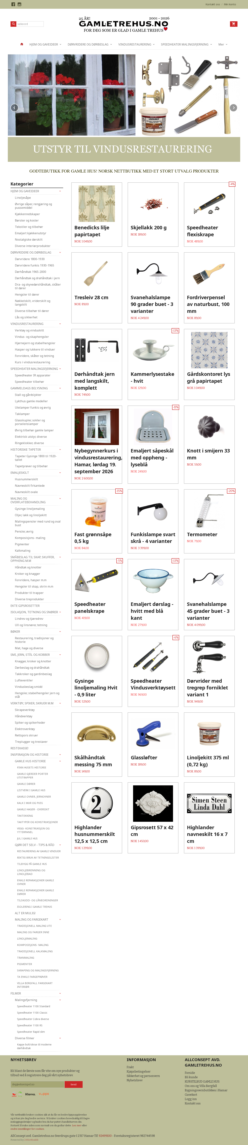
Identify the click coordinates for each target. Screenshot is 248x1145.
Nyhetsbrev (135, 1080)
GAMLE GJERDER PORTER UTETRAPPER (32, 775)
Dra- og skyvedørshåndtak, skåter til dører (38, 286)
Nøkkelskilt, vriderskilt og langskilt (32, 302)
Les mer (77, 1125)
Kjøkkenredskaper (27, 214)
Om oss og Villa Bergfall (201, 1086)
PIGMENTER (24, 964)
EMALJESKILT (20, 473)
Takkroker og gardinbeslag (33, 674)
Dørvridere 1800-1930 (30, 259)
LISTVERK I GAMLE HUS (31, 790)
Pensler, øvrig (24, 531)
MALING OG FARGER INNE (33, 932)
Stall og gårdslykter (28, 395)
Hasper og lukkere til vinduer (35, 349)
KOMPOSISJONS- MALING (32, 945)
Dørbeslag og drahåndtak (32, 668)
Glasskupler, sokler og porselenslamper (30, 422)
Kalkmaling (22, 551)
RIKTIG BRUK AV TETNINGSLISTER (38, 857)
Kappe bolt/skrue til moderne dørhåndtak (34, 1046)
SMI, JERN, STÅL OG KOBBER (30, 655)
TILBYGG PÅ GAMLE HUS (32, 864)
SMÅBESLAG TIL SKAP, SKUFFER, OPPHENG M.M (33, 559)
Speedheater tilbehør (29, 382)
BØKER (15, 632)
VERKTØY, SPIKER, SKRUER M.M (32, 703)
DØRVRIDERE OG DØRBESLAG (88, 44)
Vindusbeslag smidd (28, 687)
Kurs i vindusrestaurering (32, 362)
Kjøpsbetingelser (139, 1071)
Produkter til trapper (29, 593)
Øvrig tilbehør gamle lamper (34, 430)
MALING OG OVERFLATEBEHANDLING (28, 500)
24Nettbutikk (31, 1139)
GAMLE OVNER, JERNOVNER (34, 796)
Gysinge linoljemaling (30, 509)
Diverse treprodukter (29, 599)
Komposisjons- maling (30, 538)
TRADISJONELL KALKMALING (35, 951)
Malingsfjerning (26, 1000)
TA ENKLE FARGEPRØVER (32, 976)
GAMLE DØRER (26, 784)
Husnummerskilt (26, 479)
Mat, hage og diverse (29, 648)
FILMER (16, 993)
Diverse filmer (24, 1038)
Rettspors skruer (26, 735)
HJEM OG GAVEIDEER (43, 44)
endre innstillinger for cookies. (28, 1129)
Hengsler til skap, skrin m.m (34, 586)
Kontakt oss (193, 1103)
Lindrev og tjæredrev (29, 619)
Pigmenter (22, 544)
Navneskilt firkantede (30, 486)
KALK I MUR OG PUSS (30, 803)
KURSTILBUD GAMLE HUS (202, 1081)
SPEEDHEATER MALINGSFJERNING (184, 44)
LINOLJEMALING (27, 938)
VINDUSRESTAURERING (134, 44)
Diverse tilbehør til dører (32, 311)
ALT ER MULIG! (25, 913)
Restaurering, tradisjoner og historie (34, 640)
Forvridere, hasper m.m (30, 580)
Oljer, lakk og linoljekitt (31, 515)
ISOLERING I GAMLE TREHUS (34, 906)
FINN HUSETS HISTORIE (31, 767)
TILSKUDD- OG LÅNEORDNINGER (37, 900)
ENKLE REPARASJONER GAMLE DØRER (35, 892)
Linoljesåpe (23, 198)
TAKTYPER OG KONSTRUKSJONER (37, 822)
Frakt (130, 1067)
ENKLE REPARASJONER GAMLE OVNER (35, 882)
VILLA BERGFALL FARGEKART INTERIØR (35, 984)
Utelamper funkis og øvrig (33, 408)
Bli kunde (191, 1077)
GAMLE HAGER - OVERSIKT (33, 809)
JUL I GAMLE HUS (27, 838)
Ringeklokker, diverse (29, 443)
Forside (190, 1073)
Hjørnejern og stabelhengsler (35, 343)
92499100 (105, 1136)
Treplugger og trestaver (31, 742)
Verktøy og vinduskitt (29, 330)
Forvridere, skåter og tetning (34, 356)
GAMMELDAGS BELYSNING (29, 388)
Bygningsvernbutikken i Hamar (206, 1090)
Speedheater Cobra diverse (33, 1019)
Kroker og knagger (27, 574)
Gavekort (191, 1094)
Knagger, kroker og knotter (33, 661)
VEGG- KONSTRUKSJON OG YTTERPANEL (33, 830)
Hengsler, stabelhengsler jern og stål (37, 695)
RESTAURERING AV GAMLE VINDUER (39, 851)
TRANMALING (25, 957)
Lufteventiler (24, 680)
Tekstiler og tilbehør (29, 227)
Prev (18, 107)
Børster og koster (27, 220)
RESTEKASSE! (19, 748)
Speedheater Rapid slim (31, 1031)
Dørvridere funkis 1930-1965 (34, 265)
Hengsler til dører (27, 294)
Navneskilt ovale (26, 492)
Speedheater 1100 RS (29, 1025)
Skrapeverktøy (25, 710)
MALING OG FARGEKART (31, 919)
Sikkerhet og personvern (143, 1076)
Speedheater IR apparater (32, 375)
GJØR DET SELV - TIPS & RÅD (34, 845)
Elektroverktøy (25, 729)
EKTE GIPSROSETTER (25, 606)
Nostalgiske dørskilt (28, 240)
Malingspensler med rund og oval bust (38, 523)
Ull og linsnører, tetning (31, 625)
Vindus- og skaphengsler (32, 337)
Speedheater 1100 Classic (32, 1012)
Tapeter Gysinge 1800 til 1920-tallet (36, 458)
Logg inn (191, 1099)
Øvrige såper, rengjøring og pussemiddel (33, 206)
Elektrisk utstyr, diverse (31, 437)
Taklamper (22, 414)
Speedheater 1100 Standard (33, 1006)
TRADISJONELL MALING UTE (34, 926)
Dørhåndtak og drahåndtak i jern (37, 278)
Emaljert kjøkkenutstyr (30, 233)
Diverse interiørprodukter (32, 246)
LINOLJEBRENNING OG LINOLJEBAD (31, 872)
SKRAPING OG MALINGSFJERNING (38, 970)
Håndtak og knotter (28, 567)
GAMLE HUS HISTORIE (30, 761)
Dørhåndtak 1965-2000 (30, 272)
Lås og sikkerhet (26, 317)
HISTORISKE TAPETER (26, 450)
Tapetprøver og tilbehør (31, 466)
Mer (221, 44)
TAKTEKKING (25, 815)
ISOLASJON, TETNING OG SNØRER (34, 612)
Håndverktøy (23, 716)
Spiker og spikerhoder (30, 723)
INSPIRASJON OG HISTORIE (29, 755)
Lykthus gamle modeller (31, 401)
